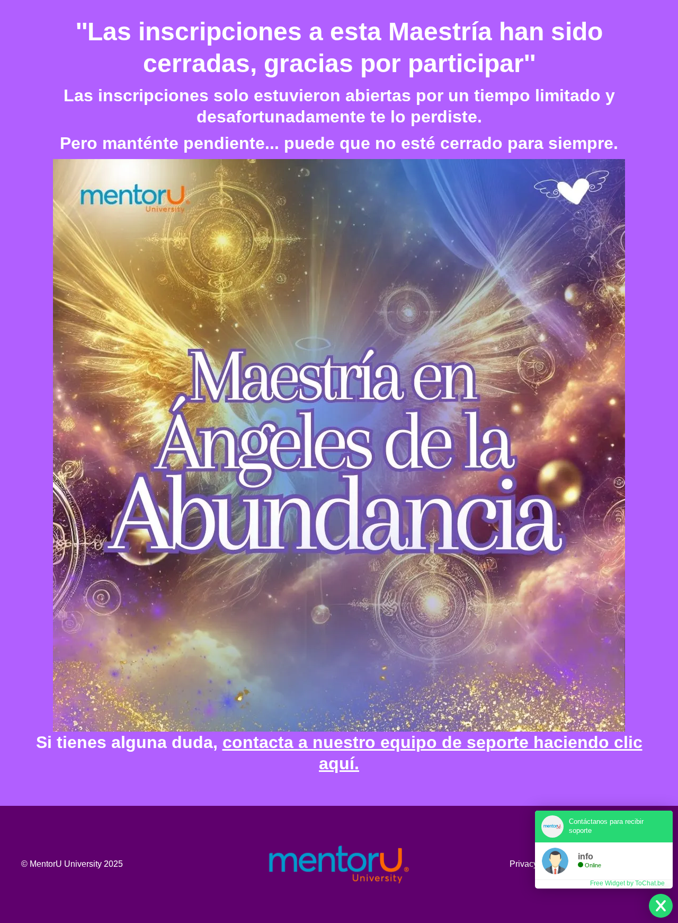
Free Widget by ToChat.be (627, 883)
